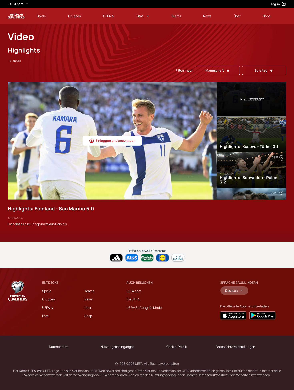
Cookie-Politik (176, 346)
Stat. (45, 316)
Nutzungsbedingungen (118, 346)
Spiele (46, 291)
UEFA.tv (47, 307)
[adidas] (116, 258)
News (88, 299)
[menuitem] (47, 16)
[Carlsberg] (147, 258)
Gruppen (48, 299)
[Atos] (131, 258)
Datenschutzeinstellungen (235, 346)
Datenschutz (58, 346)
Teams (89, 291)
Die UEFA (132, 299)
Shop (88, 316)
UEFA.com (133, 291)
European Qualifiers (16, 16)
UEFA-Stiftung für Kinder (144, 307)
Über (87, 307)
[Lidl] (162, 258)
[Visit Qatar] (177, 258)
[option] (251, 99)
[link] (41, 16)
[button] (142, 16)
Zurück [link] (17, 61)
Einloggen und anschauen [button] (115, 140)
